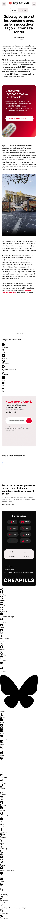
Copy (23, 908)
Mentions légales (8, 566)
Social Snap (4, 900)
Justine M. (20, 37)
